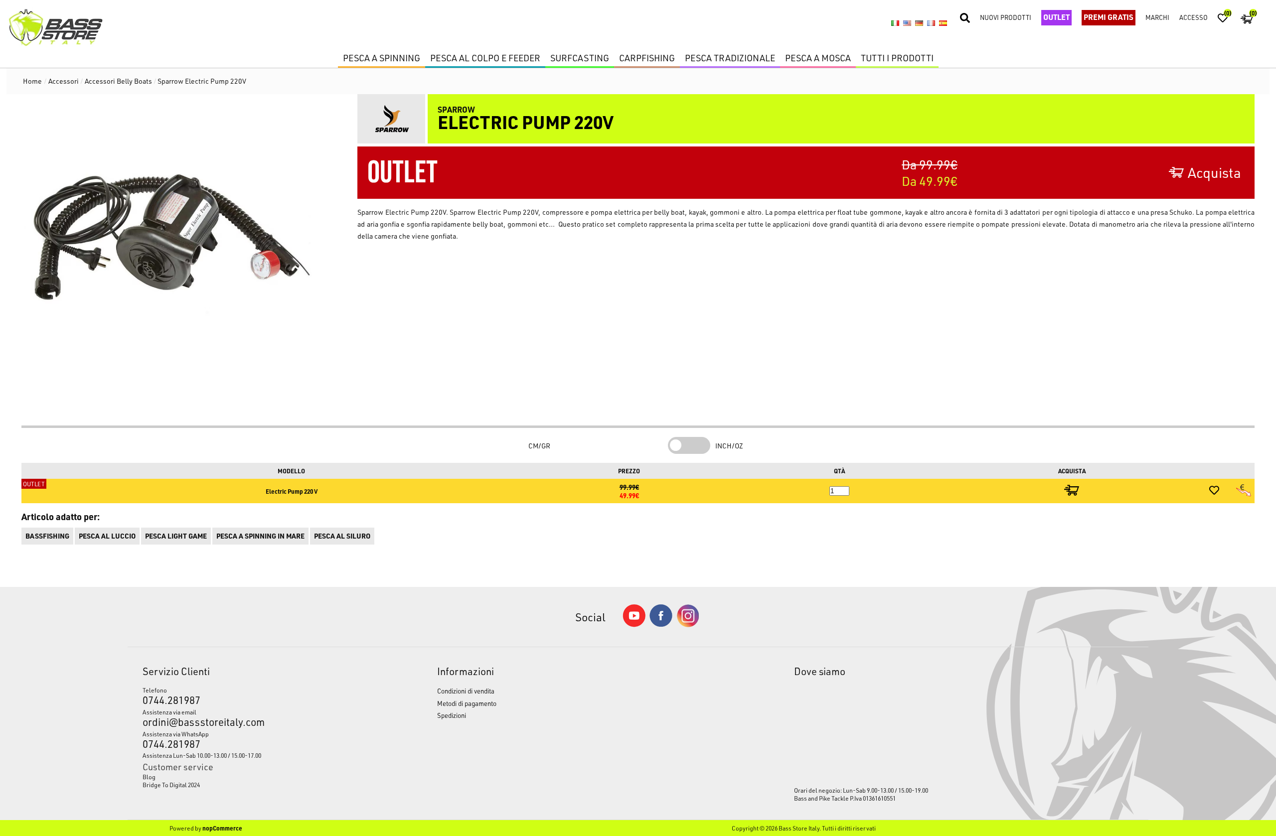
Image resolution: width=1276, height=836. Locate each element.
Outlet (1056, 17)
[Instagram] (687, 624)
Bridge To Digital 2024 (171, 785)
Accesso (1193, 17)
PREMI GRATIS (1108, 17)
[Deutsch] (919, 23)
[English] (907, 23)
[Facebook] (660, 624)
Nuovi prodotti (1005, 17)
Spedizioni (451, 715)
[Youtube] (634, 624)
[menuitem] (251, 777)
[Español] (943, 23)
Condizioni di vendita (465, 691)
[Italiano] (895, 23)
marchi (1157, 17)
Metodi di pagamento (466, 703)
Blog (149, 777)
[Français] (931, 23)
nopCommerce (222, 828)
